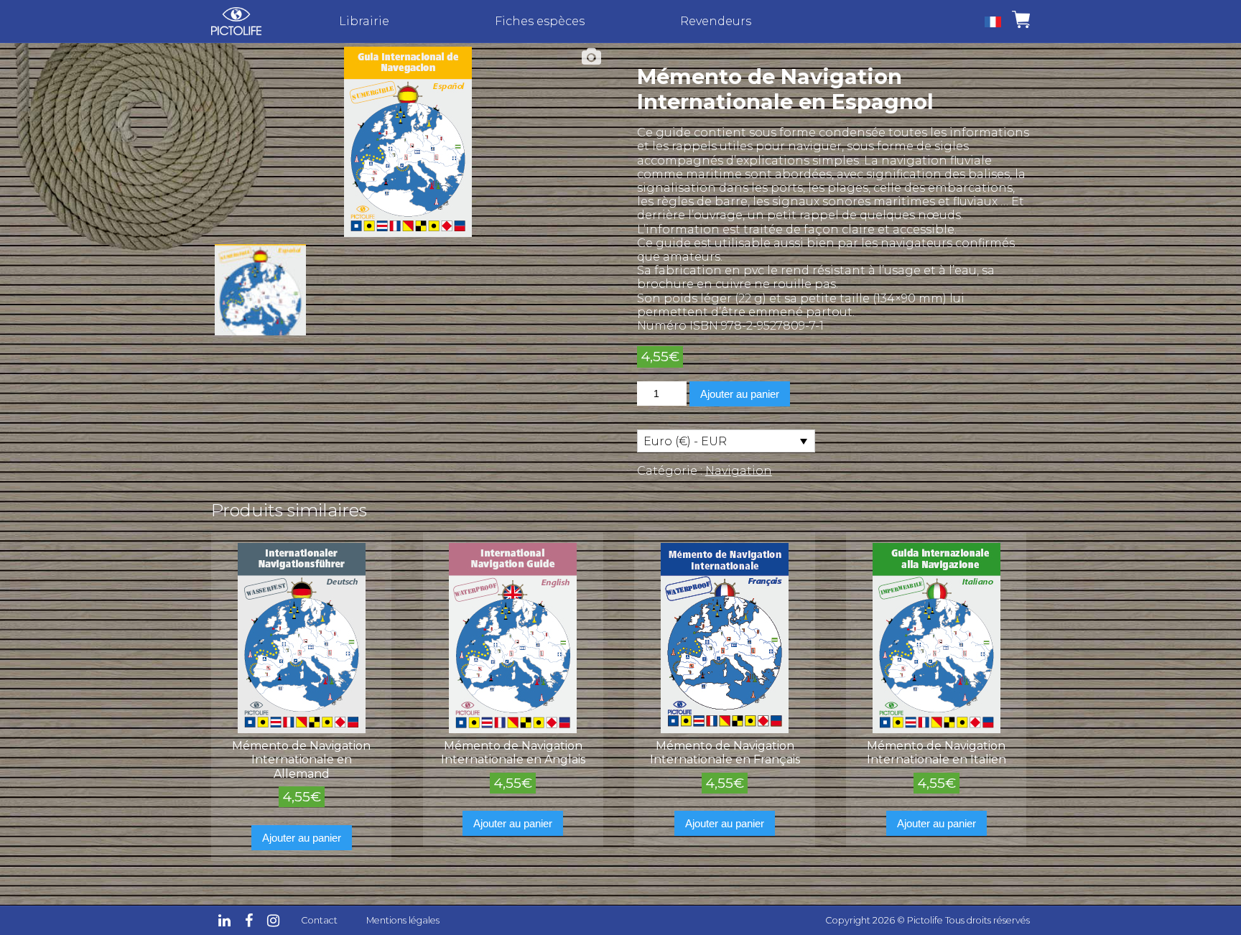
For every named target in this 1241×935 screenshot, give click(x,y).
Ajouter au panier (739, 394)
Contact (319, 920)
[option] (408, 142)
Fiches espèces (540, 21)
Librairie (364, 21)
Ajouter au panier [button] (301, 838)
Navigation (738, 471)
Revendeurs (715, 21)
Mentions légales (403, 920)
